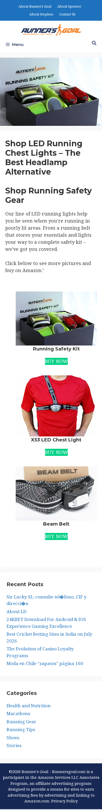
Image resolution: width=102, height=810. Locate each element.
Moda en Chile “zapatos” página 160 (45, 663)
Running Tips (21, 729)
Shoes (13, 738)
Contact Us (67, 14)
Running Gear (21, 722)
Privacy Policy (64, 800)
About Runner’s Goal (35, 6)
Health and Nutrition (29, 706)
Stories (14, 745)
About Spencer (69, 6)
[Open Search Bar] (94, 43)
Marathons (18, 713)
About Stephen (41, 14)
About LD (16, 611)
